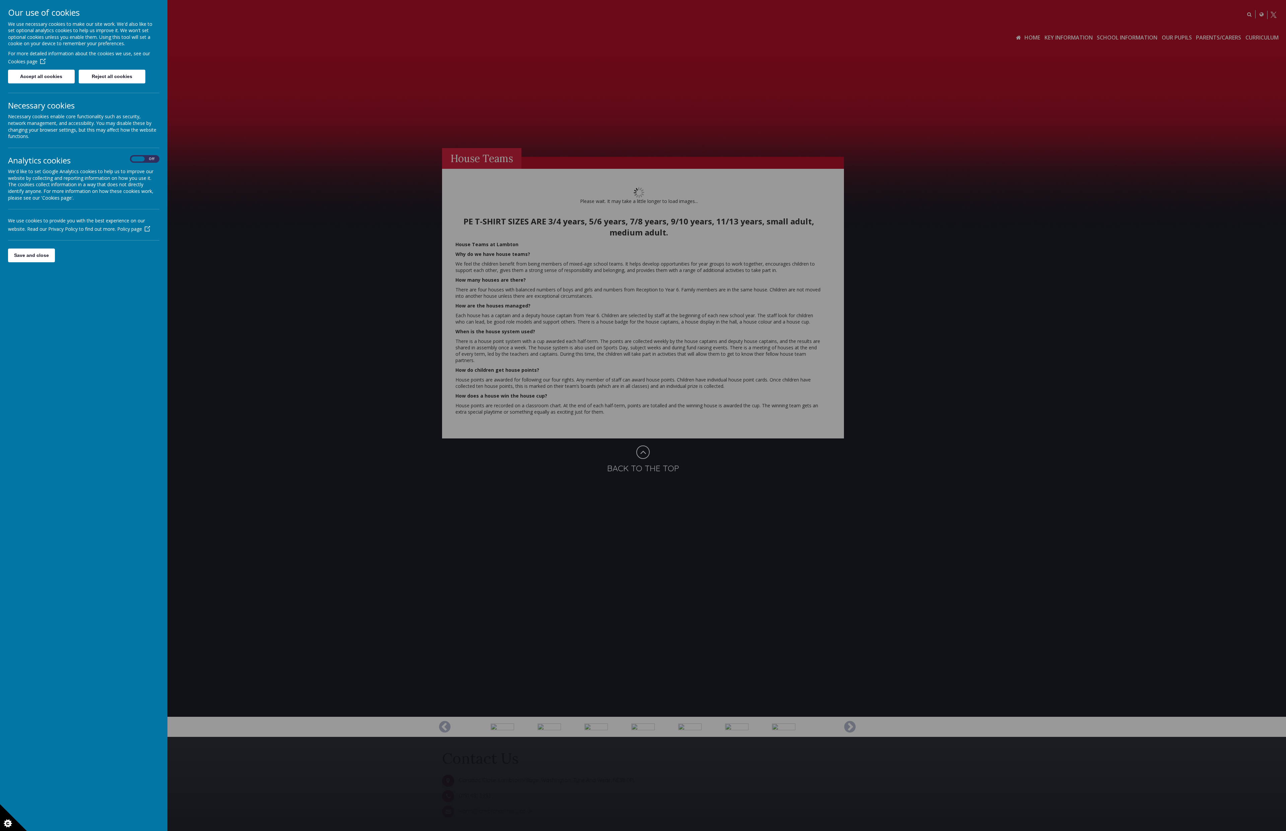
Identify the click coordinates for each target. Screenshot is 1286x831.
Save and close (31, 255)
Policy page (129, 229)
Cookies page (23, 61)
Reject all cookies (112, 76)
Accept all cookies (41, 76)
